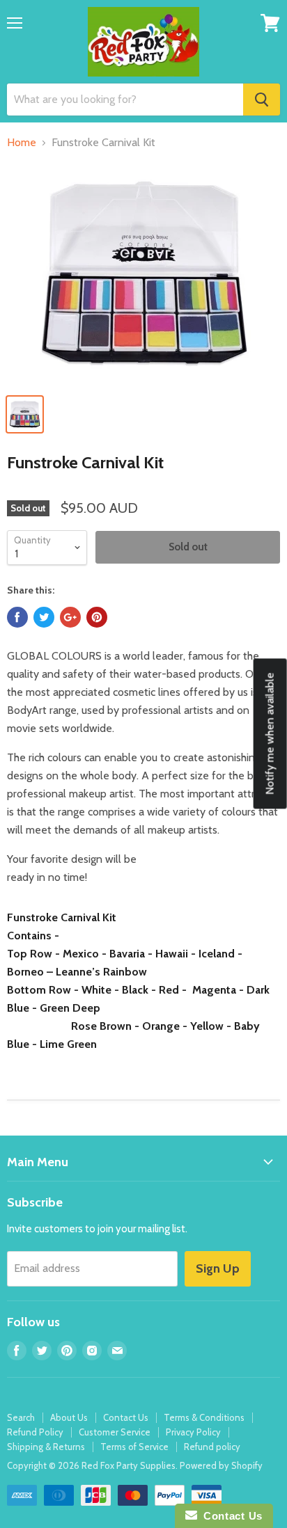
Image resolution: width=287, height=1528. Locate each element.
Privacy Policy (193, 1432)
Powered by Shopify (221, 1465)
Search (21, 1417)
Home (21, 142)
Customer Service (114, 1432)
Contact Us (125, 1417)
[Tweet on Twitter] (43, 617)
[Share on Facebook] (17, 617)
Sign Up (218, 1268)
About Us (69, 1417)
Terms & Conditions (204, 1417)
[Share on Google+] (70, 617)
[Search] (261, 99)
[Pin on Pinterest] (96, 617)
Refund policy (212, 1446)
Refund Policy (35, 1432)
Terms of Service (134, 1446)
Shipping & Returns (46, 1446)
